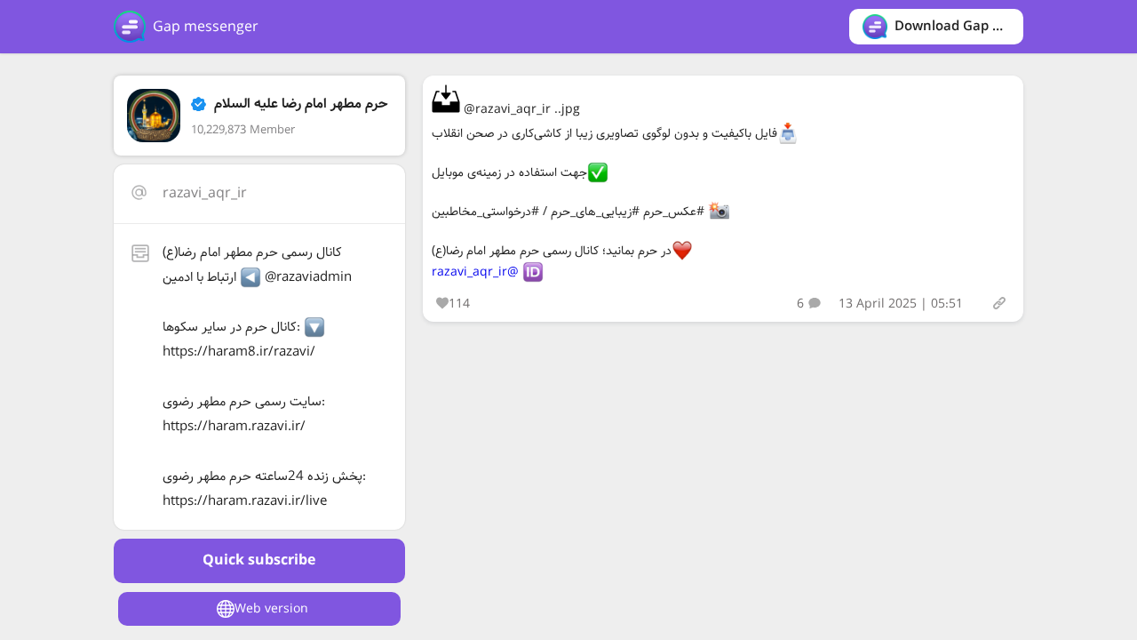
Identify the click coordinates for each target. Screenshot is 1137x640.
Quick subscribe (259, 560)
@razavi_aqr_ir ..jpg (520, 109)
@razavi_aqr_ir (475, 272)
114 (459, 304)
